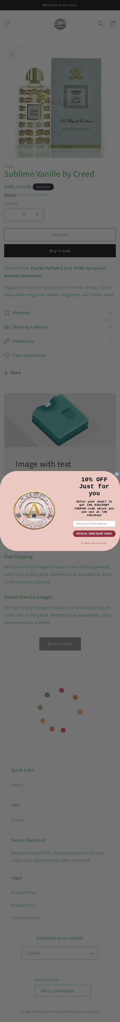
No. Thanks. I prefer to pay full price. (94, 543)
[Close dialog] (117, 474)
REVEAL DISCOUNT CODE (94, 533)
